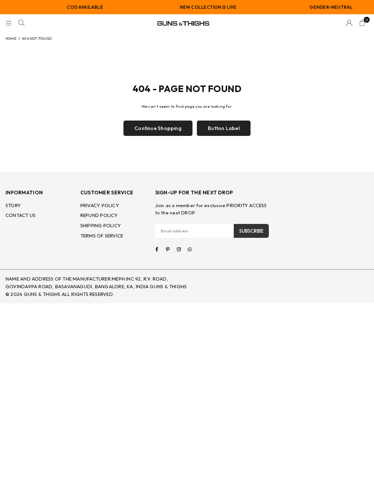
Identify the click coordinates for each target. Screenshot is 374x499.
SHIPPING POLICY (100, 225)
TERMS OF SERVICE (101, 236)
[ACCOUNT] (349, 23)
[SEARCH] (21, 23)
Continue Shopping (158, 128)
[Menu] (8, 23)
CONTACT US (20, 215)
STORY (13, 205)
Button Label (224, 128)
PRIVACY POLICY (99, 205)
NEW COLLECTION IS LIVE (204, 7)
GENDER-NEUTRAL (327, 7)
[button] (362, 23)
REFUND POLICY (99, 215)
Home (10, 38)
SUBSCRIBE (251, 231)
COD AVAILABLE (81, 7)
